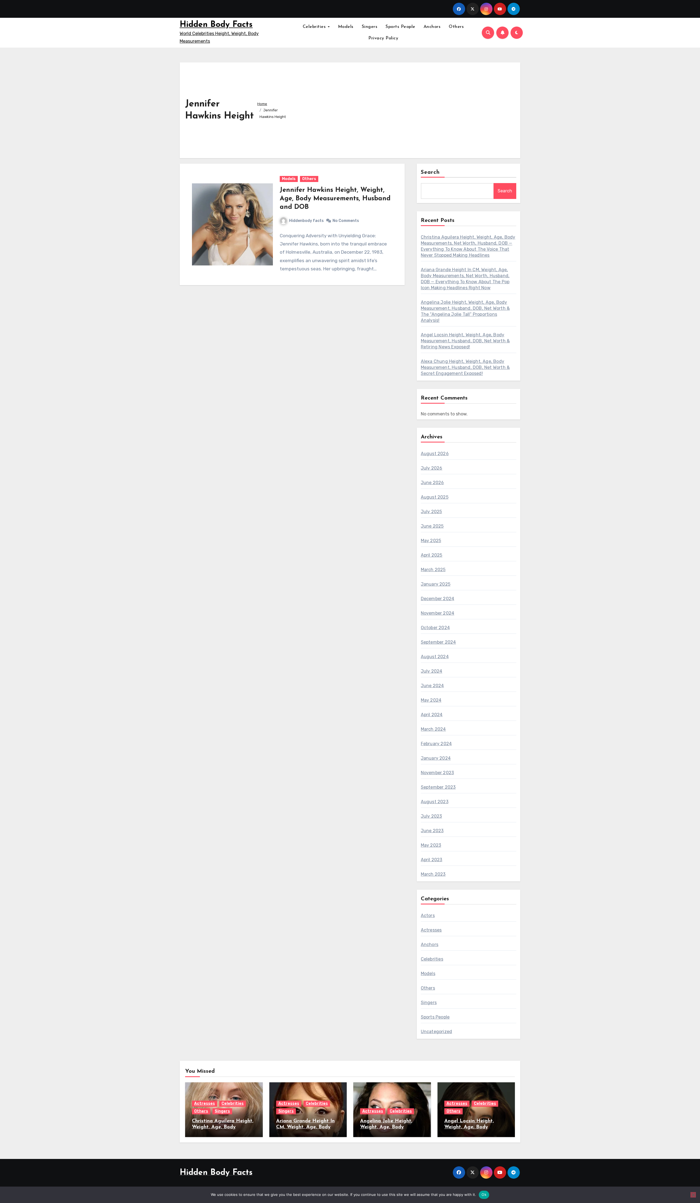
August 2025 (434, 497)
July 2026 (431, 468)
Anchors (432, 27)
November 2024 (437, 613)
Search (430, 172)
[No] (693, 1195)
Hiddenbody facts (306, 220)
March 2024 (433, 729)
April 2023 (431, 859)
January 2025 (435, 584)
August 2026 (435, 453)
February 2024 (436, 743)
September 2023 (438, 787)
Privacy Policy (383, 38)
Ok (484, 1194)
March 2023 (433, 874)
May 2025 (431, 540)
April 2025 (431, 555)
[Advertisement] (405, 109)
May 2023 (431, 845)
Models (346, 27)
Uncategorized (436, 1031)
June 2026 (432, 482)
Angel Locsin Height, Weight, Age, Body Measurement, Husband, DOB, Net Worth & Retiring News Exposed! (465, 340)
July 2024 (431, 671)
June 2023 (432, 830)
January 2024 (436, 758)
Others (456, 27)
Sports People (400, 27)
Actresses (431, 930)
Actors (428, 915)
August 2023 (434, 801)
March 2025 (433, 569)
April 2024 (432, 714)
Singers (370, 27)
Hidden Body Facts (216, 25)
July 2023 (431, 816)
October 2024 (435, 627)
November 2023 (437, 772)
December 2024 (437, 598)
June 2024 (432, 685)
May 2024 (431, 700)
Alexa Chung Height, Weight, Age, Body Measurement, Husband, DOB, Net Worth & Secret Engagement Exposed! (465, 367)
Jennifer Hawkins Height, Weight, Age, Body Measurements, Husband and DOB (335, 198)
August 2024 (435, 656)
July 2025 (431, 511)
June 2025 (432, 526)
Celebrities (315, 27)
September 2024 (438, 642)
